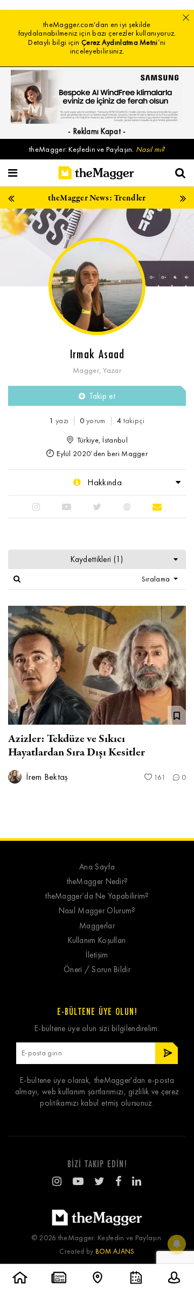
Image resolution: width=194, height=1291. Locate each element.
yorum (92, 420)
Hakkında (103, 482)
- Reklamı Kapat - (97, 131)
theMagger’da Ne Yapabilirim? (97, 896)
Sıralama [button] (157, 579)
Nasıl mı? (150, 149)
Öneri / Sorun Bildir (97, 969)
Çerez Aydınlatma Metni (119, 42)
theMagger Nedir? (97, 881)
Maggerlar (97, 926)
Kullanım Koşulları (97, 940)
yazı (58, 420)
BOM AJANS (115, 1251)
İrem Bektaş (46, 777)
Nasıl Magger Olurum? (97, 910)
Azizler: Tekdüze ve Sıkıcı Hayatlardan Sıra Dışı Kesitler (76, 745)
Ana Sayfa (97, 867)
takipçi (131, 420)
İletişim (97, 955)
